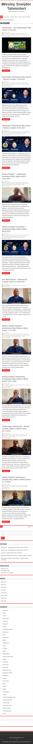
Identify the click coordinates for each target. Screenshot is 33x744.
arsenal (4, 615)
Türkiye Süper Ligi (14, 34)
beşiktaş (14, 334)
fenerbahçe (18, 235)
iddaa (23, 33)
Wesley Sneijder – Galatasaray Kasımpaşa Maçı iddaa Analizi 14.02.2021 (14, 176)
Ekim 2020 (3, 598)
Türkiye (3, 133)
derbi (19, 131)
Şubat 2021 (4, 587)
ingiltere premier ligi (8, 656)
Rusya (4, 683)
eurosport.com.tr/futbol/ (7, 572)
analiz (4, 33)
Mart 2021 (3, 584)
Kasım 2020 (4, 595)
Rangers (5, 678)
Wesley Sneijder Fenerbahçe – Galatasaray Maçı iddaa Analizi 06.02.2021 (14, 229)
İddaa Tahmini (8, 132)
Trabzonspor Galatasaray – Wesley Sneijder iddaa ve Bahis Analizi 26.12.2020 (15, 428)
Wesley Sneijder (5, 85)
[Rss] (16, 740)
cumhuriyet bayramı (8, 629)
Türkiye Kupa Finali (7, 700)
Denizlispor (5, 632)
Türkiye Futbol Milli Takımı (9, 697)
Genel (4, 645)
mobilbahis (5, 675)
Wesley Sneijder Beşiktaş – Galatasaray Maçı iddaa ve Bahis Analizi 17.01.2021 (15, 328)
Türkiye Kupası (6, 702)
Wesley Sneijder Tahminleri (16, 6)
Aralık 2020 (4, 592)
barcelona (5, 621)
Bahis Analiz (9, 33)
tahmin (7, 34)
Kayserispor (13, 84)
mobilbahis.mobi (5, 570)
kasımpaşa (12, 183)
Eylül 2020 (3, 601)
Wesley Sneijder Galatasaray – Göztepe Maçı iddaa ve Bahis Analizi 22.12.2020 (16, 479)
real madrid (6, 681)
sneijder (24, 84)
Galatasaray (18, 33)
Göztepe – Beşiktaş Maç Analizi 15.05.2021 (11, 552)
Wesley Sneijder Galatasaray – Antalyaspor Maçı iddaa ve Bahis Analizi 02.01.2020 (15, 379)
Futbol (13, 33)
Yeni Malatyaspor (22, 34)
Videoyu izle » (6, 70)
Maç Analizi (18, 84)
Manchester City (7, 670)
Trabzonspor (5, 436)
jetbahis (8, 84)
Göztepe (5, 648)
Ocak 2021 (3, 590)
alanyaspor (5, 131)
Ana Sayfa (4, 20)
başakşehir (5, 624)
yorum (27, 34)
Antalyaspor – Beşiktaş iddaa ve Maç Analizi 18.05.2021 (17, 17)
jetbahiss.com (4, 568)
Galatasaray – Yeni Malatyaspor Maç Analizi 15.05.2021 (14, 550)
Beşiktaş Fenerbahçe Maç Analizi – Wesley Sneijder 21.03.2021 (16, 555)
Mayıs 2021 (4, 582)
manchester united (7, 672)
